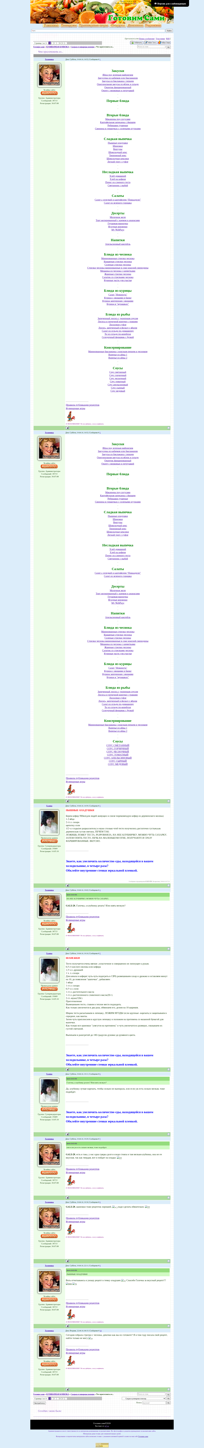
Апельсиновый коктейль (117, 243)
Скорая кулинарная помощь (82, 47)
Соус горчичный (117, 375)
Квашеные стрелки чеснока (118, 261)
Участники (160, 38)
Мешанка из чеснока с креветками (117, 270)
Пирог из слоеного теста (117, 182)
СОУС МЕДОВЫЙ (118, 764)
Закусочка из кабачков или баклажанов (118, 77)
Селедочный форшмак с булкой (118, 337)
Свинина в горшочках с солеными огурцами (118, 128)
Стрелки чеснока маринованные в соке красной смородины (117, 267)
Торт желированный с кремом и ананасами (118, 220)
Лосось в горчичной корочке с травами (118, 321)
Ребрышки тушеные (118, 125)
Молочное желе (118, 217)
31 (62, 43)
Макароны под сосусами (117, 119)
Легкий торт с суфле (117, 161)
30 (60, 43)
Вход (59, 7)
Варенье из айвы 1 (117, 354)
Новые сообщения (146, 38)
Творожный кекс (117, 155)
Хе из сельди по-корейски (118, 333)
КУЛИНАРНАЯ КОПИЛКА (57, 47)
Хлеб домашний (117, 175)
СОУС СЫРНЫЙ (118, 760)
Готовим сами (39, 47)
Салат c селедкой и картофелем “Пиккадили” (118, 199)
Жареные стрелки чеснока (117, 273)
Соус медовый (118, 390)
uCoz (107, 1426)
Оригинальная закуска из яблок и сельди (118, 84)
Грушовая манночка (118, 223)
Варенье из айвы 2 (117, 357)
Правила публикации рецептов (82, 405)
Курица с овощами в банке (117, 297)
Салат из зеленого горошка (118, 202)
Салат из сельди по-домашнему (118, 330)
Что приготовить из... (105, 47)
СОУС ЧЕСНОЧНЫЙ (117, 751)
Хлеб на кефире (118, 179)
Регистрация (51, 7)
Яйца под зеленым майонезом (117, 74)
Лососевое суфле (117, 324)
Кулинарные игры (75, 408)
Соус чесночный (117, 378)
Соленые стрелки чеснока (118, 264)
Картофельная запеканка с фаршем (117, 122)
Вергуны (117, 149)
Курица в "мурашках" (118, 303)
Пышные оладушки (118, 142)
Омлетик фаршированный (117, 87)
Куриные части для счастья (118, 280)
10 (101, 1330)
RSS (135, 3)
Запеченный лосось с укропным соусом (118, 318)
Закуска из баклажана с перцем (118, 81)
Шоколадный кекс (117, 152)
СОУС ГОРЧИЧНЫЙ (118, 748)
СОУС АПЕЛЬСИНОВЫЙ (118, 757)
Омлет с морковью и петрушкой (117, 90)
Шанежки (118, 145)
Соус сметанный (117, 372)
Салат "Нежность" (117, 294)
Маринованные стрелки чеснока (117, 258)
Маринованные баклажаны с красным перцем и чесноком (117, 351)
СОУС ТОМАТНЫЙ (117, 754)
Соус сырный (118, 387)
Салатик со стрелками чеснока (117, 277)
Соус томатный (118, 381)
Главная (41, 7)
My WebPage (117, 229)
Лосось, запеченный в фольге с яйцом (117, 327)
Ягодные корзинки (117, 226)
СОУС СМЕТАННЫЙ (117, 745)
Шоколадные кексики (118, 158)
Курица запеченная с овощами (117, 300)
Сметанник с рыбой (118, 185)
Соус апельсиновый (118, 384)
